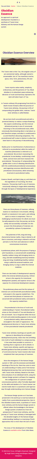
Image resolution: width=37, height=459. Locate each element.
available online (16, 430)
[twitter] (19, 2)
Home (13, 6)
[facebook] (17, 2)
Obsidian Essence (7, 12)
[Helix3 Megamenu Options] (35, 34)
